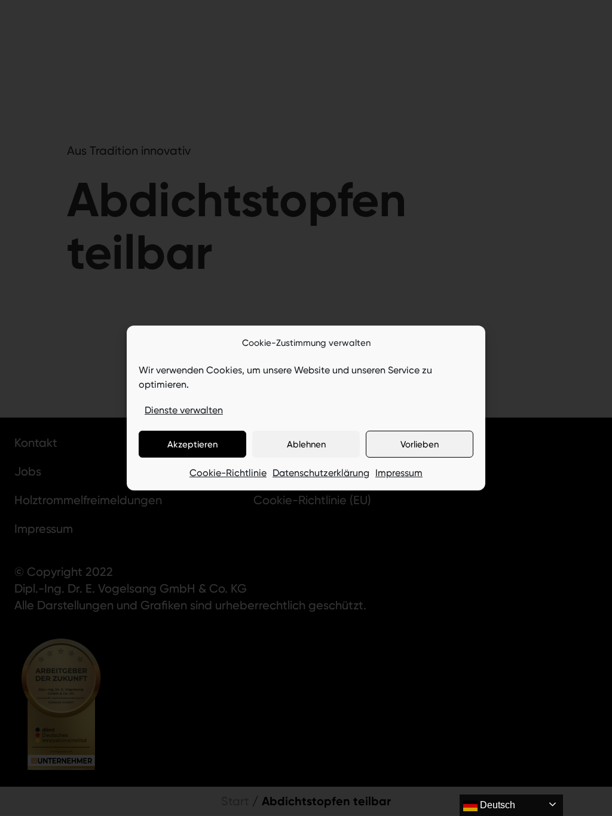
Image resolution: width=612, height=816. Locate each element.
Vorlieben (419, 444)
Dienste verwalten (184, 410)
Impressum (399, 472)
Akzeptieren (192, 444)
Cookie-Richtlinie (228, 472)
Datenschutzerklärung (321, 472)
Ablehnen (306, 444)
